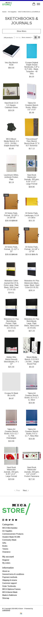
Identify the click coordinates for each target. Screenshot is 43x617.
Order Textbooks (9, 586)
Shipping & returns (9, 580)
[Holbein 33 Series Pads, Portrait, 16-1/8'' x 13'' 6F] (32, 235)
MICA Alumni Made (9, 592)
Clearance (6, 552)
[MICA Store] (7, 4)
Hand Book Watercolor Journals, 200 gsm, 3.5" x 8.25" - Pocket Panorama (31, 471)
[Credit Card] (21, 614)
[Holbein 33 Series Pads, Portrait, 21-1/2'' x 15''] (11, 235)
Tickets (5, 549)
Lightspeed (6, 610)
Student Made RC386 (11, 537)
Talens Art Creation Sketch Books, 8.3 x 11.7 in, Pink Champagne (11, 433)
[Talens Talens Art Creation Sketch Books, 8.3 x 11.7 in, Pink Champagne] (11, 418)
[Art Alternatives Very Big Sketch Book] (11, 51)
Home (4, 12)
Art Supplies (12, 12)
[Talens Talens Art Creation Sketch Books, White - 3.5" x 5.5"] (32, 91)
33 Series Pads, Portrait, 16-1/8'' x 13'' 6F (31, 249)
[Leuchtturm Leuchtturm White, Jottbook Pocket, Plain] (11, 163)
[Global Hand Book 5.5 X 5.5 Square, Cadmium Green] (11, 91)
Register (5, 560)
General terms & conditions (13, 574)
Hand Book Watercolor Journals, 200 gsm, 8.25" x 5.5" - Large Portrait (11, 471)
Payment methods (9, 577)
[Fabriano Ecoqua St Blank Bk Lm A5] (11, 382)
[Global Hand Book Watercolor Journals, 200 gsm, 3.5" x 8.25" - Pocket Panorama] (32, 456)
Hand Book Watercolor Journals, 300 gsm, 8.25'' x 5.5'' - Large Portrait (31, 179)
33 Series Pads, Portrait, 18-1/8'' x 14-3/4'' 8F (11, 215)
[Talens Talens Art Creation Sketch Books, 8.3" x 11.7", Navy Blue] (32, 418)
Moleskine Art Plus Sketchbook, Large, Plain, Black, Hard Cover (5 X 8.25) (31, 323)
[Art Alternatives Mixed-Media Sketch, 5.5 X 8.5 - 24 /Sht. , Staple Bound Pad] (32, 346)
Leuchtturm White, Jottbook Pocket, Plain (11, 177)
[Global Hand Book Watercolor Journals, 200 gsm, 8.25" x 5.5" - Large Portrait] (11, 456)
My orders (6, 563)
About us (6, 571)
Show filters (21, 31)
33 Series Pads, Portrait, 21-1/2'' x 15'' (11, 249)
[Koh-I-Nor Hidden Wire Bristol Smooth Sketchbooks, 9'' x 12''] (11, 346)
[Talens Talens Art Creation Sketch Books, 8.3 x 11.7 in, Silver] (32, 382)
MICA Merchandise (9, 528)
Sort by (18, 37)
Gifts (4, 543)
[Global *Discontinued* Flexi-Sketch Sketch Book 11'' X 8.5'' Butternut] (32, 127)
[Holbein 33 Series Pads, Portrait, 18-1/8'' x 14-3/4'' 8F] (11, 202)
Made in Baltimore (9, 595)
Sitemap (5, 598)
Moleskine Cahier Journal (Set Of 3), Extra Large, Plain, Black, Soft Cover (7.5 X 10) (11, 285)
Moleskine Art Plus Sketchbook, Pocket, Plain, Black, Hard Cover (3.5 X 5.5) (11, 323)
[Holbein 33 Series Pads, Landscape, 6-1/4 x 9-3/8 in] (32, 202)
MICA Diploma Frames (11, 589)
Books (4, 546)
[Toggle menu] (38, 4)
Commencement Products (12, 534)
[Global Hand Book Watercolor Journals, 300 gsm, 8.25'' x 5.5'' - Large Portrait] (32, 163)
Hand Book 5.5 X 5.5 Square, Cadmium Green (11, 105)
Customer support (9, 583)
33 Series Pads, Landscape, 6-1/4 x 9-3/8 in (32, 215)
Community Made (9, 540)
